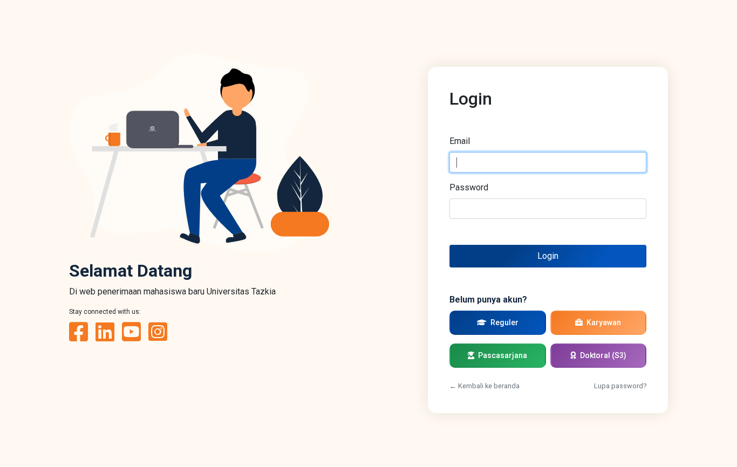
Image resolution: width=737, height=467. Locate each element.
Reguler (503, 322)
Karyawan (603, 322)
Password (468, 187)
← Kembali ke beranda (484, 386)
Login (547, 256)
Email (459, 141)
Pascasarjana (501, 355)
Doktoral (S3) (602, 355)
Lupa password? (620, 386)
